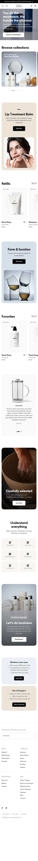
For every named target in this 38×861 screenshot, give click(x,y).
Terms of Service (25, 789)
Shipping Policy (25, 786)
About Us (5, 780)
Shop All (4, 752)
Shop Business (19, 639)
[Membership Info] (32, 1)
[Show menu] (3, 6)
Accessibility (23, 814)
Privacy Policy (15, 814)
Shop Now (19, 128)
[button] (16, 431)
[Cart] (35, 6)
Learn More (19, 503)
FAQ (21, 795)
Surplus (22, 767)
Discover (23, 752)
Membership (6, 755)
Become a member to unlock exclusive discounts (18, 1)
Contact (23, 798)
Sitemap (22, 792)
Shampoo (33, 222)
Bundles (22, 764)
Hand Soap (6, 222)
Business (4, 761)
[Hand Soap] (14, 203)
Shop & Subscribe (19, 704)
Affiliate (4, 783)
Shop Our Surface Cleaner (13, 34)
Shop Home (19, 261)
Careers (4, 786)
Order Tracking (25, 780)
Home (22, 758)
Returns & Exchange (26, 783)
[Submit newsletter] (34, 736)
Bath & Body (24, 755)
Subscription (6, 758)
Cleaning (23, 761)
